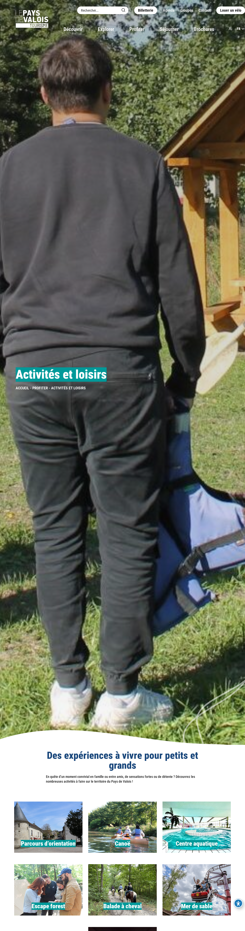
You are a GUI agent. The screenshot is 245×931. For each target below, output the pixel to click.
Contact (205, 10)
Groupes (186, 10)
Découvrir (73, 29)
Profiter (136, 29)
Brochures (204, 29)
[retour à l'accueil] (32, 19)
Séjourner (169, 29)
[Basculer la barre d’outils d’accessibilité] (238, 903)
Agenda (169, 10)
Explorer (106, 29)
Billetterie (145, 10)
